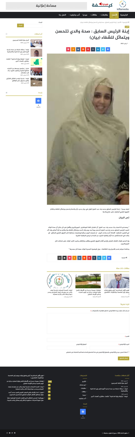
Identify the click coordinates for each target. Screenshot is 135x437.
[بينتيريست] (88, 49)
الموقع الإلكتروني (81, 344)
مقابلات (104, 15)
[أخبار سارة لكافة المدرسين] (36, 43)
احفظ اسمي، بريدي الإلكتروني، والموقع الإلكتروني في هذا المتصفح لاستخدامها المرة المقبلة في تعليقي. (97, 352)
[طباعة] (59, 258)
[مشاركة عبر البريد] (64, 258)
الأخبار (114, 15)
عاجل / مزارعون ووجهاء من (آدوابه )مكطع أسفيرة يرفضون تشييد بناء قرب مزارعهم (18, 70)
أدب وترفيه (75, 15)
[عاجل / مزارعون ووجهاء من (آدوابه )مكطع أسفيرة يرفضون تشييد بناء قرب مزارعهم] (36, 71)
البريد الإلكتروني (124, 344)
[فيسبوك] (108, 49)
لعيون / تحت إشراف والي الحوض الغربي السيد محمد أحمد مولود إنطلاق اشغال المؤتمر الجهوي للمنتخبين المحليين (26, 393)
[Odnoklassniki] (73, 49)
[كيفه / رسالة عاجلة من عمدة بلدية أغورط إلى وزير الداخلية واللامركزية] (36, 53)
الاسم (127, 336)
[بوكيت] (68, 49)
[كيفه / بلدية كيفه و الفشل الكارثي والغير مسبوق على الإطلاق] (36, 82)
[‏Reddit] (83, 49)
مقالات (94, 15)
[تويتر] (103, 49)
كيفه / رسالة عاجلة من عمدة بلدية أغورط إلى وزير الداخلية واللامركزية (18, 50)
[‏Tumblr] (93, 49)
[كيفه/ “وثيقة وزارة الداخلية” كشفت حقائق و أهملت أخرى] (36, 62)
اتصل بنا (62, 15)
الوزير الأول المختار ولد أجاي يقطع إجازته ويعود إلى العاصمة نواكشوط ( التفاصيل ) (116, 292)
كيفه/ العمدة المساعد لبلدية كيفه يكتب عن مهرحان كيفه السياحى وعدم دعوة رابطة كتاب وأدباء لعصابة (60, 292)
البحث (40, 22)
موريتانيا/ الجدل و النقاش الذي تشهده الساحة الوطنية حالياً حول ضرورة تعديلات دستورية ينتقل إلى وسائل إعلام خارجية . (25, 399)
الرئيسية (124, 15)
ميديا (85, 15)
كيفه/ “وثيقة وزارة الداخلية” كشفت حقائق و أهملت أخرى (17, 60)
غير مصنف (83, 385)
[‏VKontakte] (78, 49)
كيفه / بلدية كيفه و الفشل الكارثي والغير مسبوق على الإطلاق (17, 79)
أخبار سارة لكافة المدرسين (21, 40)
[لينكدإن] (98, 49)
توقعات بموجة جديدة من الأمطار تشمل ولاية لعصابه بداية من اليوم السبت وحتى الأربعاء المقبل (88, 292)
